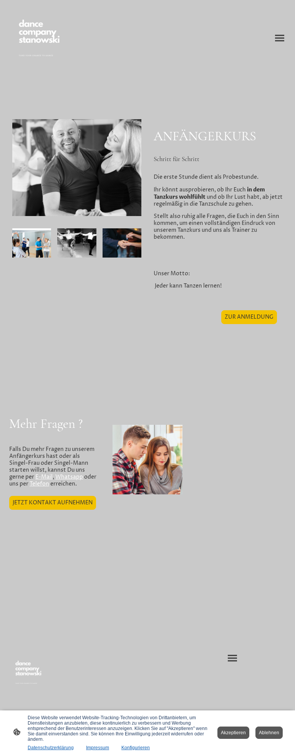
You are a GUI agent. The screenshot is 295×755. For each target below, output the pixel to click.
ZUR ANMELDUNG (249, 317)
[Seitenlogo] (41, 38)
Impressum (97, 747)
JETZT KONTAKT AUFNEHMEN (53, 502)
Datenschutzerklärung (51, 747)
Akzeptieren (233, 732)
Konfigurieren (135, 747)
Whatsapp (69, 477)
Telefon (39, 484)
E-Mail (44, 477)
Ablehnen (269, 732)
